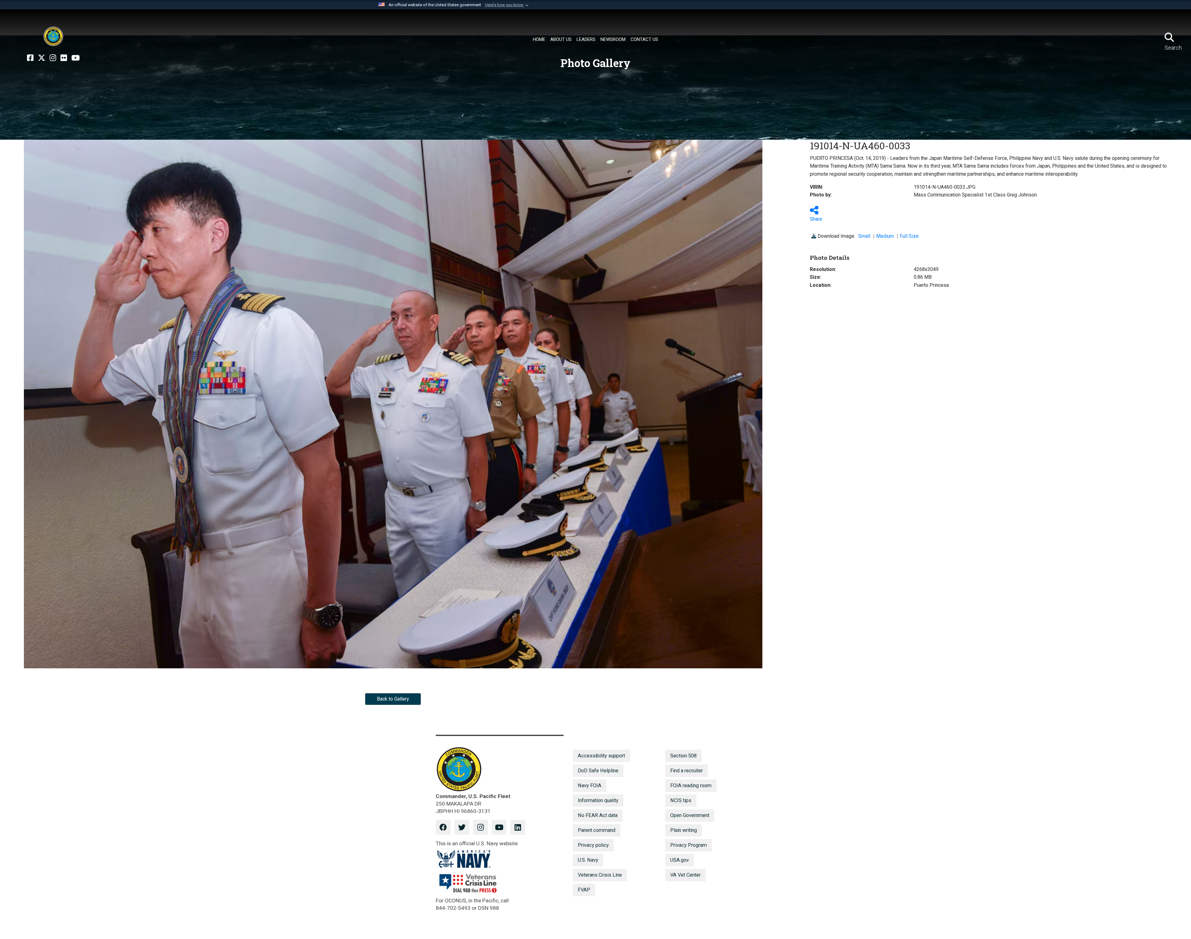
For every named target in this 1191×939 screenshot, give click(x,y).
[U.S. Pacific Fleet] (53, 36)
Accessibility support (601, 756)
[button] (507, 5)
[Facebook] (30, 58)
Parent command (596, 830)
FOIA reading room (690, 785)
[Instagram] (53, 58)
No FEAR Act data (598, 815)
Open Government (689, 815)
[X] (41, 58)
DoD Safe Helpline (598, 771)
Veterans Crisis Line (600, 875)
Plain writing (683, 830)
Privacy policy (593, 845)
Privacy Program (688, 845)
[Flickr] (63, 58)
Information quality (598, 800)
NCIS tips (680, 800)
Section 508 (683, 756)
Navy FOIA (589, 785)
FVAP (584, 890)
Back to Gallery (393, 699)
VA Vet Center (685, 875)
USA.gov (679, 860)
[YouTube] (75, 58)
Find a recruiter (686, 771)
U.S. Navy (588, 860)
